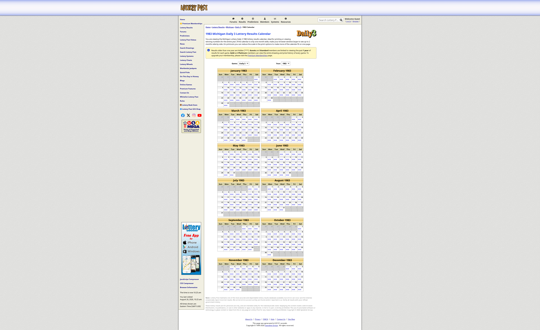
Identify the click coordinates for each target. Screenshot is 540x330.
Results (242, 22)
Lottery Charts (186, 60)
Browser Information (188, 287)
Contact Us (184, 93)
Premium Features (188, 88)
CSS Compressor (187, 283)
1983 (284, 63)
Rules (182, 101)
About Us (248, 319)
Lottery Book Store (189, 105)
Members (264, 22)
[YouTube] (199, 115)
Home (182, 19)
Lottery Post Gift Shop (191, 109)
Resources (286, 22)
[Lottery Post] (194, 7)
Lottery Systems (187, 56)
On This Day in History (189, 76)
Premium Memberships (192, 23)
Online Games (186, 84)
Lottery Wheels (186, 64)
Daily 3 (238, 27)
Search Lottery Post (188, 52)
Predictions (253, 22)
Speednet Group (271, 325)
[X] (188, 115)
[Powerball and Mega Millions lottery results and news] (191, 132)
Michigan (230, 27)
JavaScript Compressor (189, 279)
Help (272, 319)
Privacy (258, 319)
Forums (233, 22)
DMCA (265, 319)
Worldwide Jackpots (188, 68)
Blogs (182, 80)
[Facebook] (183, 115)
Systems (275, 22)
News (182, 44)
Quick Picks (185, 72)
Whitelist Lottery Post (189, 97)
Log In (348, 21)
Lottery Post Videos (188, 40)
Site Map (291, 319)
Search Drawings (187, 48)
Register (356, 21)
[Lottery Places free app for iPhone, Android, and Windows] (191, 274)
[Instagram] (193, 115)
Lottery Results (186, 27)
